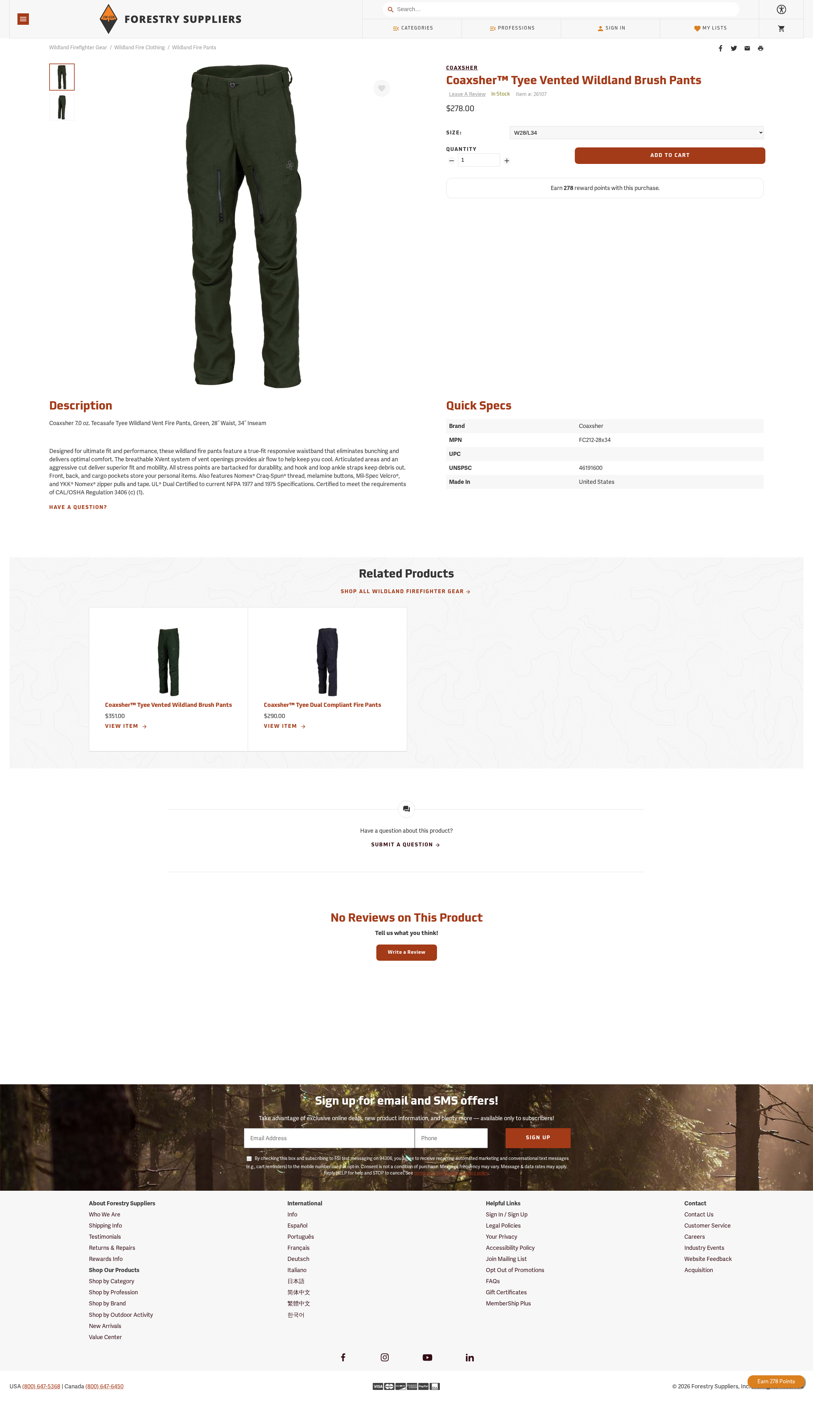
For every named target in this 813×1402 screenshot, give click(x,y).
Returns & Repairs (112, 1247)
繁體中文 (298, 1303)
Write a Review (407, 952)
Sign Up (538, 1138)
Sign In (616, 28)
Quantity (461, 149)
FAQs (493, 1281)
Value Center (105, 1337)
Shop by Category (111, 1281)
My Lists (714, 28)
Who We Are (104, 1214)
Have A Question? (78, 507)
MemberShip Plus (508, 1303)
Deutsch (298, 1259)
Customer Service (707, 1225)
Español (297, 1225)
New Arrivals (105, 1326)
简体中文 (298, 1292)
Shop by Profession (113, 1292)
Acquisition (698, 1270)
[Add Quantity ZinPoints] (506, 161)
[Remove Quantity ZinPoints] (451, 161)
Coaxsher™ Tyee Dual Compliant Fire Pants (322, 705)
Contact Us (699, 1214)
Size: (454, 133)
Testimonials (105, 1236)
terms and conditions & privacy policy (451, 1173)
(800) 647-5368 (41, 1386)
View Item (122, 726)
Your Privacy (501, 1236)
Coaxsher (462, 68)
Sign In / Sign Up (506, 1214)
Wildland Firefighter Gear (78, 47)
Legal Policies (503, 1225)
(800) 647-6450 (104, 1386)
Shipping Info (105, 1225)
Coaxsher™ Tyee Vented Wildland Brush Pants (168, 705)
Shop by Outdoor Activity (121, 1314)
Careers (694, 1236)
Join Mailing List (506, 1259)
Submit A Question (402, 845)
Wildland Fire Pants (194, 47)
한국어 (296, 1314)
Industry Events (704, 1247)
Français (298, 1247)
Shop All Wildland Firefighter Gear (402, 591)
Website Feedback (708, 1259)
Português (300, 1236)
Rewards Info (106, 1259)
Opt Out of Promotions (515, 1270)
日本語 (296, 1281)
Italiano (296, 1270)
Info (292, 1214)
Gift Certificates (506, 1292)
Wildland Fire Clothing (139, 47)
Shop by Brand (107, 1303)
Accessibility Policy (510, 1247)
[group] (62, 77)
